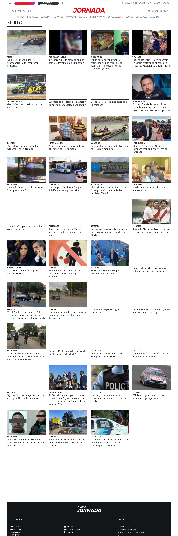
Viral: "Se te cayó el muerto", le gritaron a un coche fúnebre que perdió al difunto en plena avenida (26, 314)
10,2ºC (166, 11)
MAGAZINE (71, 17)
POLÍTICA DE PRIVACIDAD (132, 532)
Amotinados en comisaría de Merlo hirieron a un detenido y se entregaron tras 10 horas (25, 356)
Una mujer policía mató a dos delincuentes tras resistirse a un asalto (108, 398)
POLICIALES (32, 17)
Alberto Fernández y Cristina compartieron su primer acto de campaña (149, 148)
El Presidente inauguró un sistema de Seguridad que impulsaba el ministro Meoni (109, 190)
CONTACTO (125, 526)
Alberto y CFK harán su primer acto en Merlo (24, 272)
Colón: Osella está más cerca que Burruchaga (109, 103)
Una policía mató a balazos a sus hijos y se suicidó (25, 189)
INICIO (70, 526)
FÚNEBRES (129, 3)
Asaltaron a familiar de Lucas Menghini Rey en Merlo (107, 355)
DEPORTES (58, 17)
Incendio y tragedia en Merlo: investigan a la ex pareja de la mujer (65, 231)
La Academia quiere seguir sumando (105, 311)
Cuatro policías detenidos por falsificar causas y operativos (65, 189)
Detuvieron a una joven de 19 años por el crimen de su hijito (151, 311)
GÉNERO (129, 17)
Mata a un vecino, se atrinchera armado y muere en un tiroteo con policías (25, 442)
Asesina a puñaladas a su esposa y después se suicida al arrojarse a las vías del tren (67, 314)
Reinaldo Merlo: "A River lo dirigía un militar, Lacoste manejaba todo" (151, 230)
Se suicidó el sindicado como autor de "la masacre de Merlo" (68, 352)
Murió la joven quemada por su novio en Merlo (149, 189)
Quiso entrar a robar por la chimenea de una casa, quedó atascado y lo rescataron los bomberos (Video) (106, 64)
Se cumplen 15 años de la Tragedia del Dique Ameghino (109, 147)
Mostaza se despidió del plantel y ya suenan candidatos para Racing (67, 103)
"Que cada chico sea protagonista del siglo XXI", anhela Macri (25, 397)
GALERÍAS (154, 17)
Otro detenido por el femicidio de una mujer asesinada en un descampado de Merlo (109, 442)
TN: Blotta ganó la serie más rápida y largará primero (148, 397)
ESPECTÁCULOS (115, 17)
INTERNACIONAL (97, 17)
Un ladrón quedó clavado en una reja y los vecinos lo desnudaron (66, 61)
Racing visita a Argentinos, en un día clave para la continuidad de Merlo (109, 231)
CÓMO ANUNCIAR (128, 529)
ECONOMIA (15, 532)
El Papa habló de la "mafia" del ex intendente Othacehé (150, 355)
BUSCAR (155, 11)
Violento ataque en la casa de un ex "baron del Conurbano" (66, 147)
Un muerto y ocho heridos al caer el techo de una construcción (150, 269)
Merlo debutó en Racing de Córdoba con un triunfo (105, 272)
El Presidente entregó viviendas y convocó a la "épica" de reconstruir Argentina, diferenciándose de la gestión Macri (67, 400)
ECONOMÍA (46, 17)
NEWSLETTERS (145, 3)
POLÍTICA (20, 17)
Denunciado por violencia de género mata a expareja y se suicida (64, 273)
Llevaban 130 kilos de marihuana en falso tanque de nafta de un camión (67, 442)
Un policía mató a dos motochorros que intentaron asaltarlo (23, 62)
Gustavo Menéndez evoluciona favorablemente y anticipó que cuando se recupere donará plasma (151, 107)
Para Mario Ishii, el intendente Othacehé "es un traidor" (24, 147)
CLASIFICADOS (162, 3)
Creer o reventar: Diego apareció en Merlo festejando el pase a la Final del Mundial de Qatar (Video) (151, 62)
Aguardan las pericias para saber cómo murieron (25, 228)
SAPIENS (83, 17)
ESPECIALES (141, 17)
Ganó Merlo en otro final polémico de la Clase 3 (26, 106)
